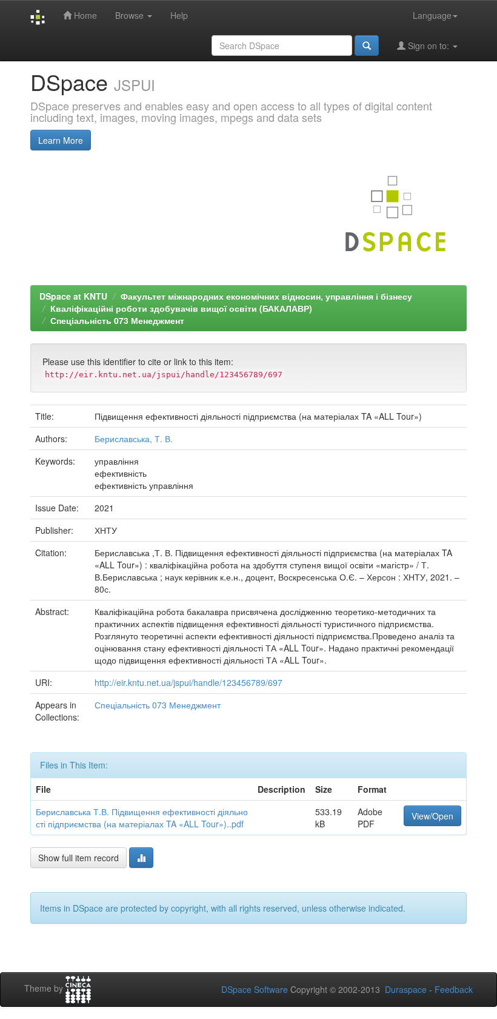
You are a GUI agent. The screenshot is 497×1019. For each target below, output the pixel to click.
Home (84, 15)
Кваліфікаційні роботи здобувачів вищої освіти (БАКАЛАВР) (181, 308)
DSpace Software (254, 989)
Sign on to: (428, 45)
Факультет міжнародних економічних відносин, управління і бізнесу (266, 296)
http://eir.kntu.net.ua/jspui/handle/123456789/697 (188, 682)
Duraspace (406, 989)
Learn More (60, 140)
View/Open (432, 816)
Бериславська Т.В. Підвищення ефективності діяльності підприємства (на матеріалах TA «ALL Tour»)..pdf (142, 817)
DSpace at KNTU (73, 296)
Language (432, 15)
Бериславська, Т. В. (134, 438)
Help (179, 15)
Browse (130, 15)
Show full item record (78, 858)
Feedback (454, 989)
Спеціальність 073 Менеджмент (117, 320)
